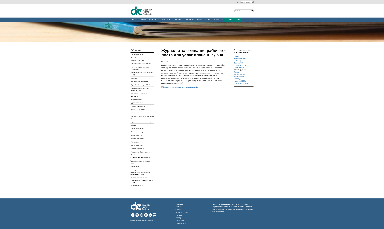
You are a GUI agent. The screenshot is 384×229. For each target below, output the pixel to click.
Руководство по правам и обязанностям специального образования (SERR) (140, 172)
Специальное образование (140, 157)
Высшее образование (137, 106)
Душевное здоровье (137, 128)
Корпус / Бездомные (137, 109)
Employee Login (181, 223)
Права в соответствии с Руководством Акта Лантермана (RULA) (141, 180)
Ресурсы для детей (137, 138)
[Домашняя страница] (141, 15)
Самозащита (134, 142)
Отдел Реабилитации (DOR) (140, 85)
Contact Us (179, 204)
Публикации (136, 50)
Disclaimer (179, 215)
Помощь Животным (137, 60)
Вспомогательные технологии (140, 63)
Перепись (133, 78)
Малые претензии (136, 145)
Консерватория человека (139, 81)
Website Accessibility (182, 212)
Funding (178, 218)
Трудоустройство (136, 99)
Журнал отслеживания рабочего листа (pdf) (180, 87)
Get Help (178, 207)
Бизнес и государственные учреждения (139, 68)
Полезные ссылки (136, 185)
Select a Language (245, 2)
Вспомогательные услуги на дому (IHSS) (142, 117)
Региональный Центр (137, 135)
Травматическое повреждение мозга (140, 162)
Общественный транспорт (139, 132)
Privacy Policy (180, 220)
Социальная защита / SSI (139, 148)
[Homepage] (140, 206)
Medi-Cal (133, 125)
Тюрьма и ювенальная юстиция (141, 122)
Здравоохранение (136, 103)
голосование (134, 166)
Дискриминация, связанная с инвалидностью (140, 89)
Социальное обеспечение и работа (140, 153)
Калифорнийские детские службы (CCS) (142, 74)
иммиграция (134, 113)
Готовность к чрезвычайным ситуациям (140, 95)
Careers (178, 209)
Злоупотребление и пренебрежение (137, 56)
